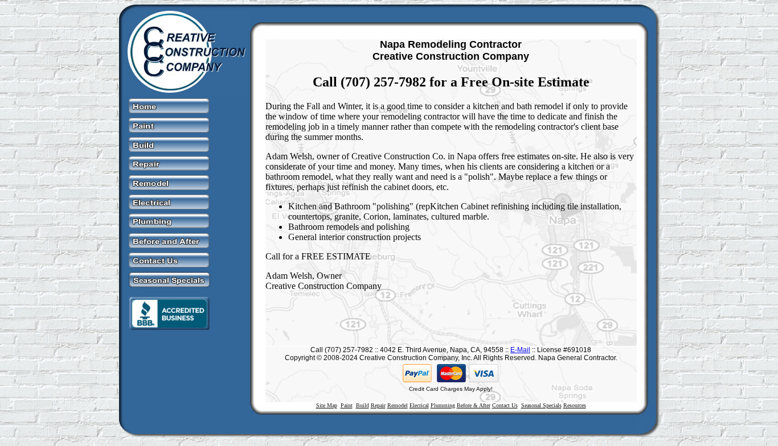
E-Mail (520, 350)
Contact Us (505, 405)
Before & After (473, 405)
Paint (347, 405)
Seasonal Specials (541, 405)
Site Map (326, 405)
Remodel (397, 405)
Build (362, 405)
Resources (574, 405)
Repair (378, 405)
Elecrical (419, 405)
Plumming (443, 405)
